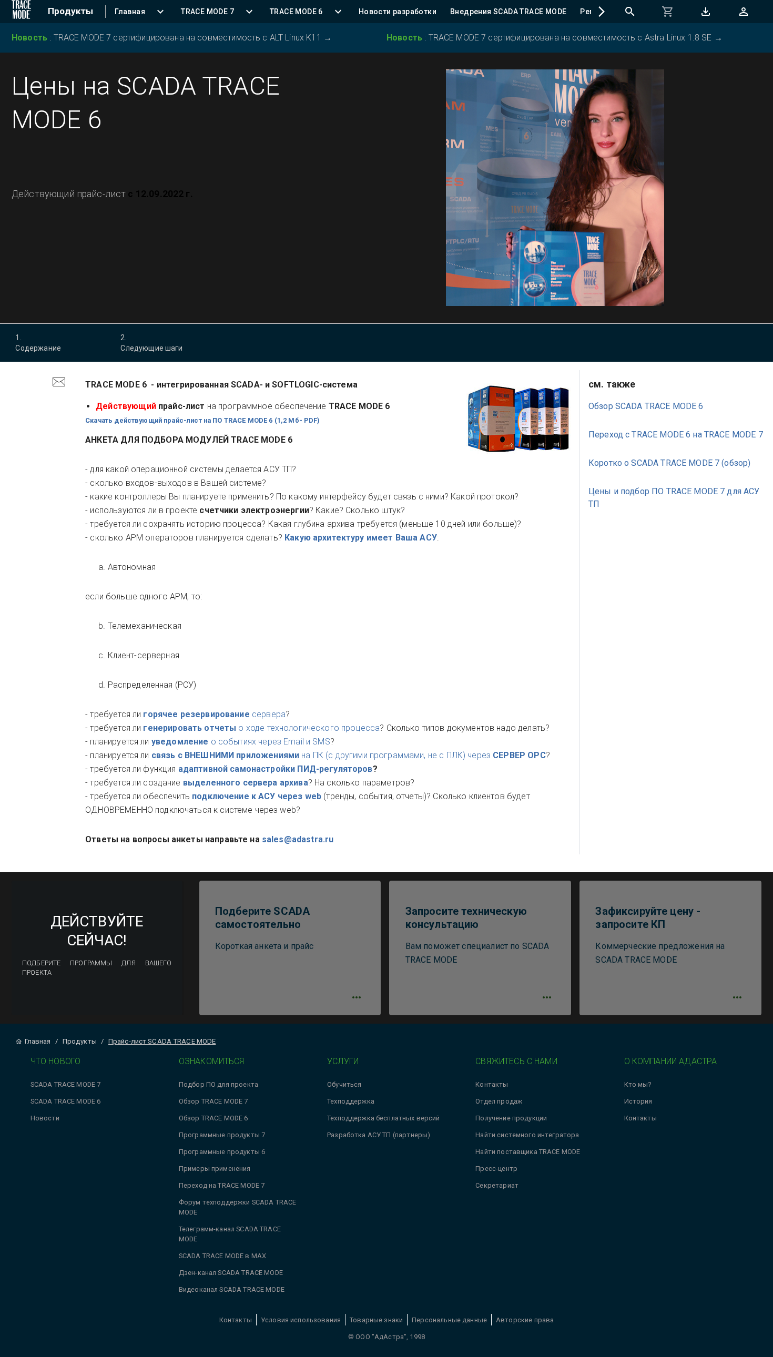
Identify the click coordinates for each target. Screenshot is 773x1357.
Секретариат (496, 1185)
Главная (37, 1041)
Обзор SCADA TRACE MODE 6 (646, 406)
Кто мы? (638, 1084)
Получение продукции (511, 1118)
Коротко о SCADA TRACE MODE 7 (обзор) (669, 463)
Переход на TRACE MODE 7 (222, 1185)
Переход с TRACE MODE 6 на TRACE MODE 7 (675, 435)
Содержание (38, 342)
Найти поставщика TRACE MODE (527, 1152)
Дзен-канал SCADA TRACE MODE (231, 1273)
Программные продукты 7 (222, 1135)
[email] (59, 383)
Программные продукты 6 (222, 1152)
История (638, 1101)
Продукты (80, 1041)
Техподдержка (350, 1101)
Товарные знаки (376, 1320)
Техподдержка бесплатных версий (383, 1118)
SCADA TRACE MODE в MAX (222, 1256)
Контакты (491, 1084)
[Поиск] (630, 11)
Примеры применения (215, 1168)
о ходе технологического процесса (261, 728)
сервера (214, 714)
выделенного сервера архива (245, 783)
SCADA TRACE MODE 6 (65, 1101)
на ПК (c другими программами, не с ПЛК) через (348, 755)
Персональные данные (449, 1320)
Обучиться (344, 1084)
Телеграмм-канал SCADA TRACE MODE (230, 1234)
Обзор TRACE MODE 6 (213, 1118)
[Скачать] (706, 11)
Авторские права (525, 1320)
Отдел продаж (498, 1101)
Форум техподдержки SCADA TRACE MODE (238, 1207)
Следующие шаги (151, 342)
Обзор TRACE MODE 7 (213, 1101)
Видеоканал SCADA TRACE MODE (231, 1289)
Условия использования (301, 1320)
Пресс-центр (496, 1168)
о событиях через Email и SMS (240, 742)
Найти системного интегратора (527, 1135)
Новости (44, 1118)
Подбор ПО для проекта (218, 1084)
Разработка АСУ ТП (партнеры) (378, 1135)
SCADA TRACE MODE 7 (65, 1084)
